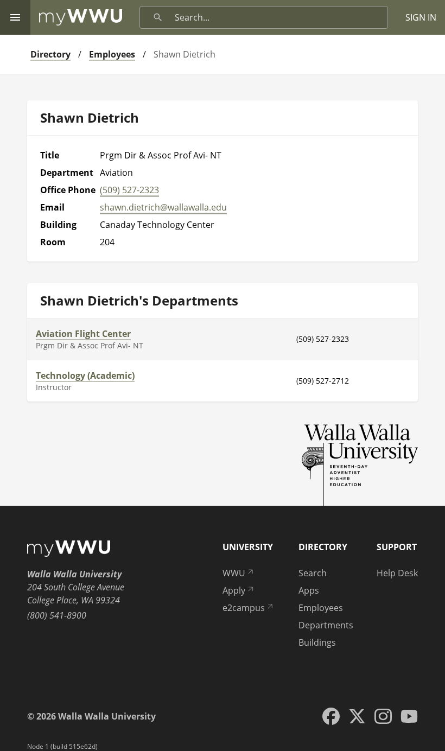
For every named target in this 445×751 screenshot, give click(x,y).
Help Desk (397, 573)
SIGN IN (420, 17)
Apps (308, 590)
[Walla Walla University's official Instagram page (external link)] (383, 716)
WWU (234, 573)
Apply (234, 590)
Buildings (317, 642)
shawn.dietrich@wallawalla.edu (163, 207)
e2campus (244, 608)
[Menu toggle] (15, 17)
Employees (112, 54)
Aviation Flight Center (83, 334)
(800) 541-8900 (56, 615)
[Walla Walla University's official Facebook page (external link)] (331, 716)
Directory (50, 54)
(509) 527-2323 (129, 190)
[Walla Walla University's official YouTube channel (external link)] (409, 716)
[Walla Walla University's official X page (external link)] (357, 716)
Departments (325, 625)
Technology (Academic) (85, 375)
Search (312, 573)
